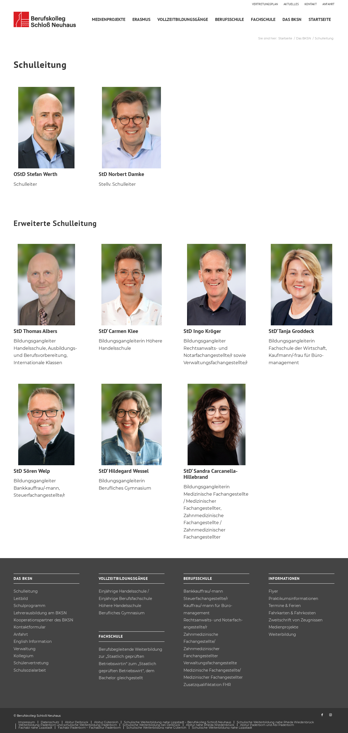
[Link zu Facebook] (322, 715)
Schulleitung (26, 591)
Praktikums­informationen (293, 598)
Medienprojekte (283, 627)
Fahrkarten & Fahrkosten (292, 613)
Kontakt (310, 4)
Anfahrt (328, 4)
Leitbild (21, 598)
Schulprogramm (29, 605)
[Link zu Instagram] (330, 715)
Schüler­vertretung (31, 662)
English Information (33, 641)
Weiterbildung (282, 634)
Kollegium (23, 655)
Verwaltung (25, 648)
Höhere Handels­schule (120, 605)
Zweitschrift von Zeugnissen (295, 620)
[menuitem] (265, 4)
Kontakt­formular (30, 627)
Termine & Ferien (285, 605)
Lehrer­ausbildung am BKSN (40, 613)
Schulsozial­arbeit (30, 670)
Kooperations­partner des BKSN (43, 620)
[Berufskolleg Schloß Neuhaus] (46, 19)
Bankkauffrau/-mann (203, 591)
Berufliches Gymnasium (122, 613)
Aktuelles (291, 4)
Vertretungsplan (265, 4)
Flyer (273, 591)
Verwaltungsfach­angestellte (210, 662)
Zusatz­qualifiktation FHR (207, 684)
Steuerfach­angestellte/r (206, 598)
